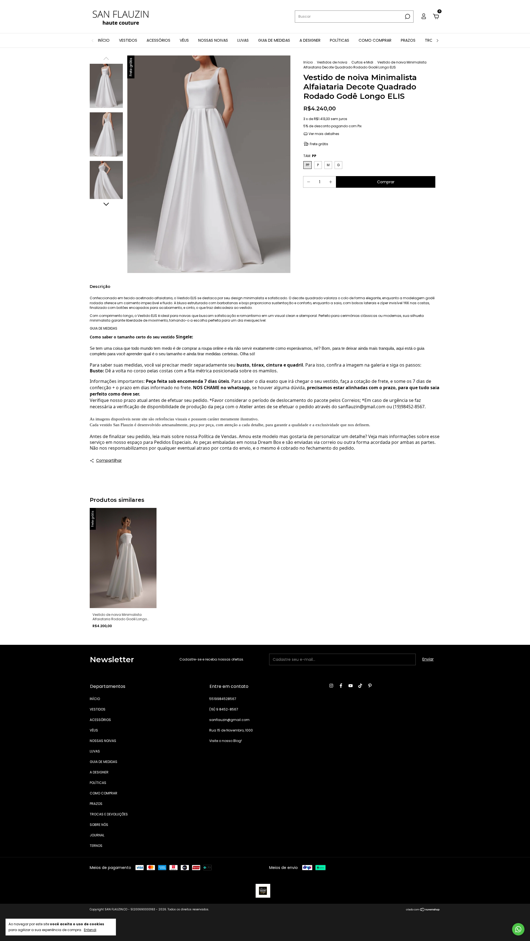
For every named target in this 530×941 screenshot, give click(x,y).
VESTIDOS (128, 40)
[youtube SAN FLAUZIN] (350, 685)
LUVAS (243, 40)
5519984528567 (222, 698)
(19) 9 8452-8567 (223, 709)
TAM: (309, 155)
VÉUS (184, 40)
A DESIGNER (310, 40)
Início (308, 62)
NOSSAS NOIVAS (213, 40)
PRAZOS (408, 40)
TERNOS (96, 845)
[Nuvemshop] (423, 910)
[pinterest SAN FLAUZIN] (370, 685)
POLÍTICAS (339, 40)
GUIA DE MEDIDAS (274, 40)
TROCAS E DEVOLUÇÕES (109, 814)
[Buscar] (407, 16)
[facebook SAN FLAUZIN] (341, 685)
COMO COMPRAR (375, 40)
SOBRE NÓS (99, 824)
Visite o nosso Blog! (225, 740)
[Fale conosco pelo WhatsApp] (518, 929)
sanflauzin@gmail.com (229, 719)
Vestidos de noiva (332, 62)
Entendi (90, 929)
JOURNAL (97, 835)
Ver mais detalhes (323, 133)
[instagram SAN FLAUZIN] (331, 685)
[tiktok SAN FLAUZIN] (360, 685)
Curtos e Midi (362, 62)
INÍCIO (104, 40)
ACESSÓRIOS (158, 40)
